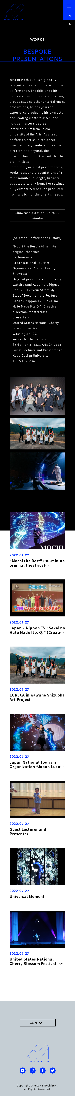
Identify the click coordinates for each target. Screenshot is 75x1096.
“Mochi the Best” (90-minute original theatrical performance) (37, 562)
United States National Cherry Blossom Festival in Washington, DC (35, 961)
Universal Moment (27, 896)
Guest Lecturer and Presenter (28, 831)
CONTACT (37, 1023)
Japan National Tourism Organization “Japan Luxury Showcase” (37, 764)
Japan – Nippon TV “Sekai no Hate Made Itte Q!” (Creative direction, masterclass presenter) (37, 630)
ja (69, 24)
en (69, 16)
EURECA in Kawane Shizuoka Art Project (37, 697)
